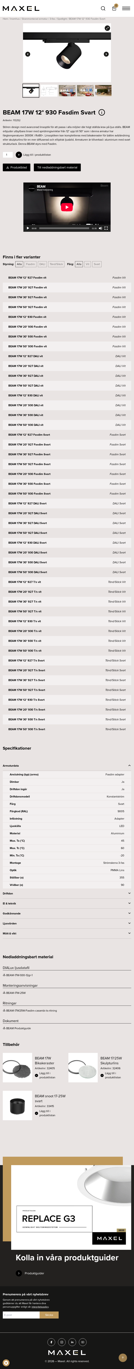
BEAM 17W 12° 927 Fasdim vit (27, 278)
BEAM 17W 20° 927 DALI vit (25, 366)
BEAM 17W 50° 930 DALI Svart (27, 572)
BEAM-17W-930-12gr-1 (19, 975)
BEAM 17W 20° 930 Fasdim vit (27, 327)
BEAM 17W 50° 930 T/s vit (24, 651)
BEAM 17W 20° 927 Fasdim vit (27, 287)
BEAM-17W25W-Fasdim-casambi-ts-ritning (31, 1011)
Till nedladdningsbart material (57, 167)
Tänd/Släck (56, 264)
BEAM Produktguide (18, 1028)
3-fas (52, 19)
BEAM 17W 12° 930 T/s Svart (26, 700)
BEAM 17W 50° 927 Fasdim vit (27, 307)
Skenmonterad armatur (35, 19)
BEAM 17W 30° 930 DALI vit (25, 415)
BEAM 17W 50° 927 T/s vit (24, 611)
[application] (67, 207)
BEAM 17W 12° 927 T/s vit (24, 582)
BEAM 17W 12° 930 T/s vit (24, 621)
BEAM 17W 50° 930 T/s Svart (26, 729)
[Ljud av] (100, 228)
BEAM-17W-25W (16, 993)
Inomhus (15, 19)
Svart (97, 264)
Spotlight (62, 19)
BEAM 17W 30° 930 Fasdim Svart (29, 484)
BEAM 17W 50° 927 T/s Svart (26, 690)
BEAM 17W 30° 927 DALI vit (25, 376)
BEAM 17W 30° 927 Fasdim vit (27, 297)
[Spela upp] (28, 228)
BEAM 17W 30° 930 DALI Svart (27, 562)
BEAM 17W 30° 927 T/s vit (24, 602)
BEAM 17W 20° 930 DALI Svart (27, 552)
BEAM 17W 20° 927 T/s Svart (26, 670)
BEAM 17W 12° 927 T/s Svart (26, 660)
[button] (50, 1075)
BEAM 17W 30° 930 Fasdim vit (27, 336)
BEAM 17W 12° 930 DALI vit (25, 395)
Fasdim (30, 264)
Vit (87, 264)
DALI (42, 264)
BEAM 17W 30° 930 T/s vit (24, 641)
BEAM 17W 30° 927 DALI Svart (27, 523)
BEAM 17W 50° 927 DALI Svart (27, 533)
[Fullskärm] (106, 228)
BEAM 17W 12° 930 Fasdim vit (27, 317)
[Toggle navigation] (126, 8)
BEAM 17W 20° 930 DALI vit (25, 405)
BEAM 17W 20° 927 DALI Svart (27, 513)
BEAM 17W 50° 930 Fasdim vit (27, 346)
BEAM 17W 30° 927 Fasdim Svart (29, 454)
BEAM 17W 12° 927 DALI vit (25, 356)
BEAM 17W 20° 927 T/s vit (24, 592)
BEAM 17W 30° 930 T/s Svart (26, 719)
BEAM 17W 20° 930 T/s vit (24, 631)
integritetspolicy (40, 1307)
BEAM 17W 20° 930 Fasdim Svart (29, 474)
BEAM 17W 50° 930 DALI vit (25, 425)
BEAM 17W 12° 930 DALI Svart (27, 543)
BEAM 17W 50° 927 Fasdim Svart (29, 464)
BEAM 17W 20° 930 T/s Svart (26, 710)
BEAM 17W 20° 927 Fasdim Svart (29, 444)
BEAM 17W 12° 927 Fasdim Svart (29, 435)
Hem (5, 19)
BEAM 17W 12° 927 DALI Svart (27, 503)
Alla (19, 264)
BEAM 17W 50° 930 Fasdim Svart (29, 494)
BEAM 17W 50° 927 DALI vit (25, 386)
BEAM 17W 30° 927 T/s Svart (26, 680)
